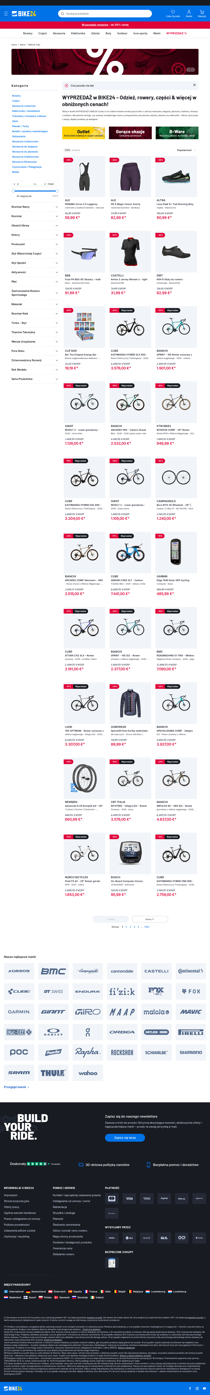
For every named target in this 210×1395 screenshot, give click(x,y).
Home (14, 44)
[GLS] (164, 1238)
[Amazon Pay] (199, 1198)
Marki (22, 44)
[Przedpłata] (112, 1213)
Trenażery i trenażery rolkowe (29, 116)
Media (15, 172)
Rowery (16, 95)
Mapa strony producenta (68, 1236)
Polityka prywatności (17, 1224)
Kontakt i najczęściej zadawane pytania (77, 1195)
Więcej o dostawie (126, 1347)
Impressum (10, 1195)
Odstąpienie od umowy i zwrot (71, 1201)
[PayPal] (164, 1198)
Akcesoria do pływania (25, 151)
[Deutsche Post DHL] (112, 1238)
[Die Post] (147, 1238)
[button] (34, 207)
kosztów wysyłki (94, 1317)
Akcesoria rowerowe (24, 105)
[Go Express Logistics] (182, 1238)
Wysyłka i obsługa (64, 1212)
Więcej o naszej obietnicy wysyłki (135, 1355)
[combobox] (171, 150)
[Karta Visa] (129, 1198)
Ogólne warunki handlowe (20, 1212)
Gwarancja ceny (63, 1248)
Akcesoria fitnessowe (24, 161)
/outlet (105, 62)
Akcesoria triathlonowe (25, 156)
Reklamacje (60, 1207)
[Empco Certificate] (112, 1262)
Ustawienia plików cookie (19, 1230)
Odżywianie (18, 136)
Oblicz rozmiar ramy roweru (70, 1230)
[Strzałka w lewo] (67, 176)
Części (16, 100)
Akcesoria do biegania (24, 146)
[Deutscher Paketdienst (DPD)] (129, 1238)
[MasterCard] (112, 1198)
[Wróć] (188, 70)
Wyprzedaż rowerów (95, 24)
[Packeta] (199, 1238)
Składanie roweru (63, 1254)
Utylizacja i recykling (16, 1236)
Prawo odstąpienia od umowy (22, 1218)
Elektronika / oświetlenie (26, 111)
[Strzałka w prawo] (102, 176)
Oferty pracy (11, 1207)
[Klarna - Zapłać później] (182, 1198)
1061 (146, 926)
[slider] (13, 191)
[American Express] (147, 1198)
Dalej (149, 919)
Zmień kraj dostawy (91, 1329)
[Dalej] (193, 70)
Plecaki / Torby (20, 126)
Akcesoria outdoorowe (25, 141)
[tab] (104, 70)
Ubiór (15, 121)
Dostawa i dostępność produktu (72, 1242)
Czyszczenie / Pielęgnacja (27, 166)
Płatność (58, 1218)
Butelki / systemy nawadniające (30, 131)
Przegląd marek (15, 1087)
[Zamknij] (194, 84)
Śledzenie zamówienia (66, 1224)
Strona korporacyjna (16, 1201)
